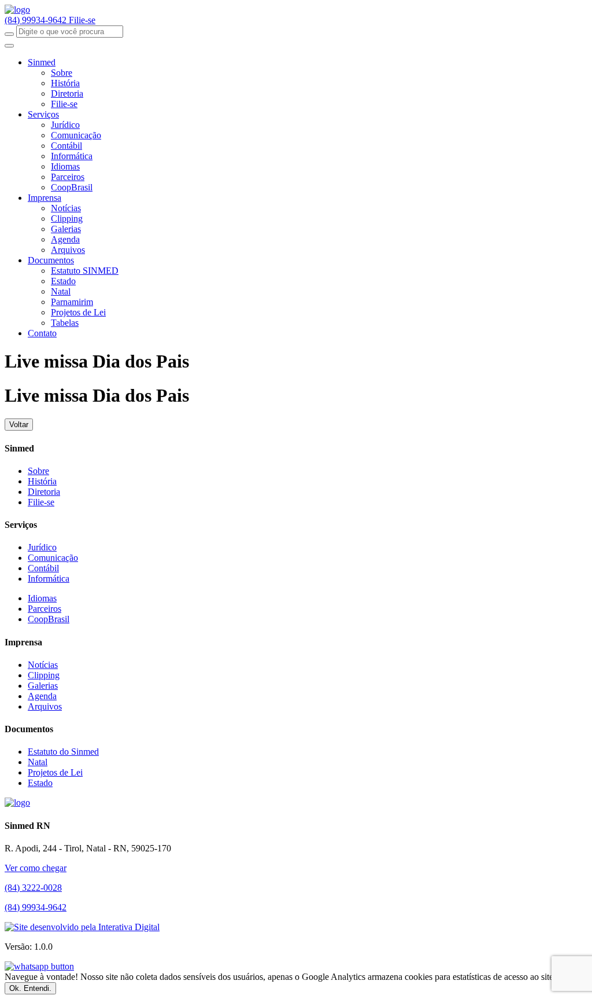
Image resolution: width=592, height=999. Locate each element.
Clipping (67, 218)
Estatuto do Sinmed (63, 751)
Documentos (51, 260)
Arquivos (68, 250)
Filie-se (82, 20)
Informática (71, 156)
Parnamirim (72, 302)
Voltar (18, 424)
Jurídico (65, 125)
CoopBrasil (71, 187)
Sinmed (42, 62)
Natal (61, 291)
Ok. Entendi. (30, 988)
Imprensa (44, 198)
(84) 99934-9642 (37, 20)
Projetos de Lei (78, 312)
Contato (42, 333)
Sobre (61, 73)
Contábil (66, 145)
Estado (63, 281)
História (65, 83)
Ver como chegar (35, 868)
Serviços (43, 114)
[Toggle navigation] (9, 45)
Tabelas (65, 323)
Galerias (66, 229)
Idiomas (65, 166)
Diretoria (67, 93)
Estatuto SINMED (85, 271)
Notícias (66, 208)
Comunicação (76, 135)
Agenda (65, 239)
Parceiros (67, 177)
